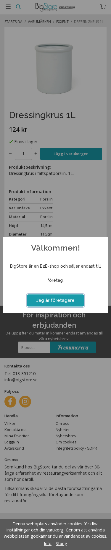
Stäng (61, 543)
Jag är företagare (55, 300)
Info (48, 543)
